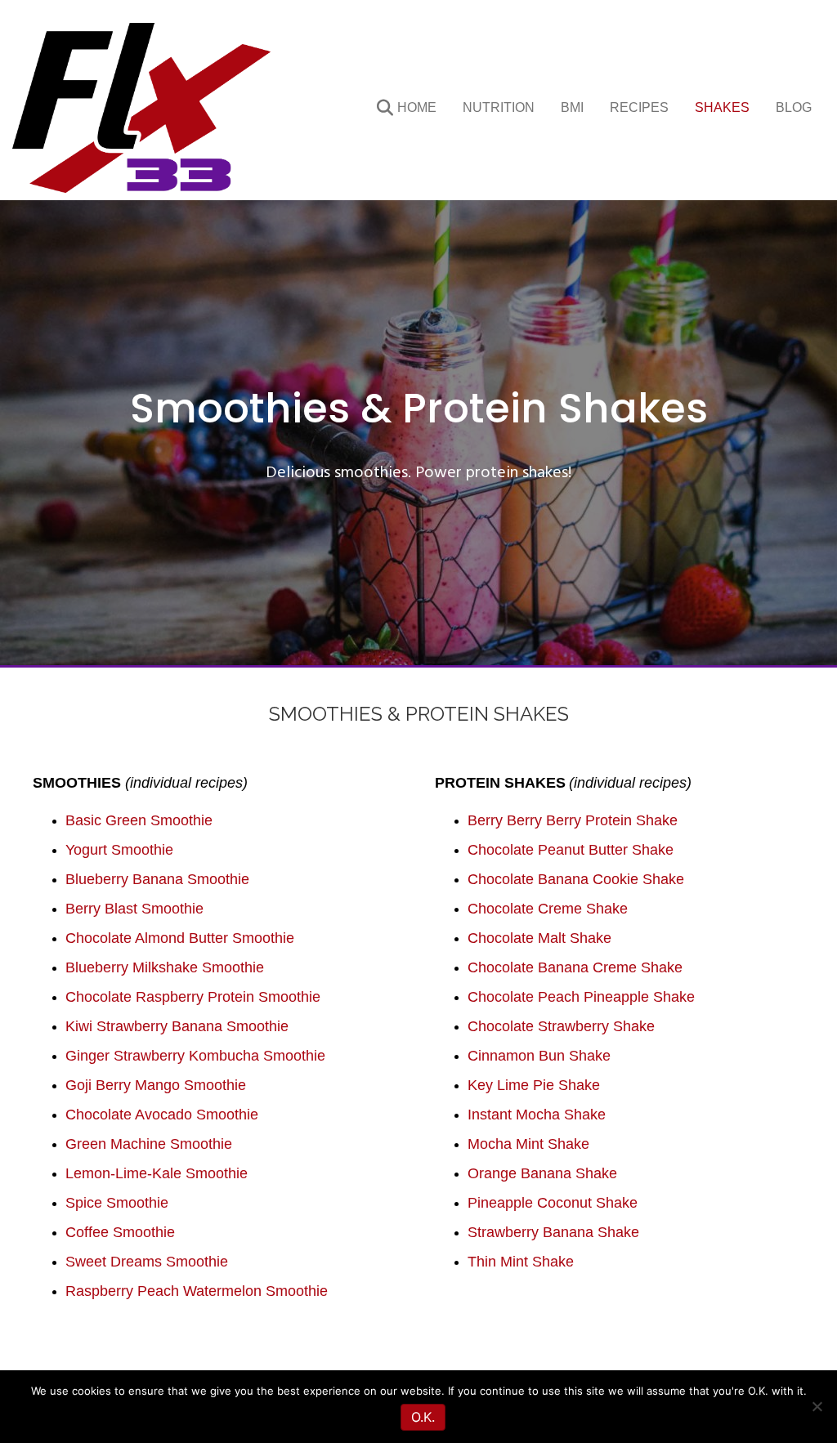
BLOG (794, 107)
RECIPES (639, 107)
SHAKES (722, 107)
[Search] (374, 108)
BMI (572, 107)
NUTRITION (499, 107)
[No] (816, 1406)
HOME (416, 107)
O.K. (423, 1417)
